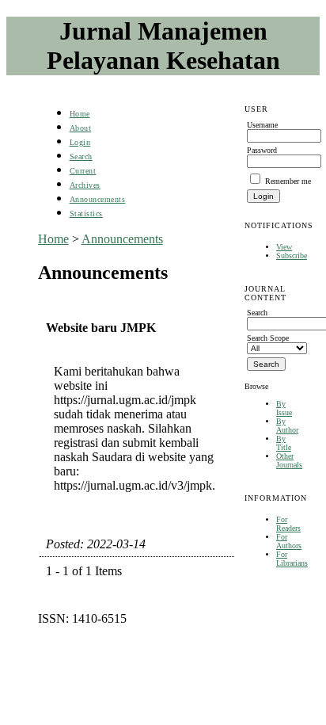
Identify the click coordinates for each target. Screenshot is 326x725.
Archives (85, 185)
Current (83, 170)
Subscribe (291, 255)
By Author (287, 425)
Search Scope (268, 338)
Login (80, 142)
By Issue (284, 408)
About (81, 128)
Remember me (288, 181)
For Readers (288, 523)
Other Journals (289, 460)
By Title (283, 443)
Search (81, 156)
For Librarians (292, 558)
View (284, 246)
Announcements (98, 199)
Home (80, 113)
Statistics (86, 213)
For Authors (288, 541)
